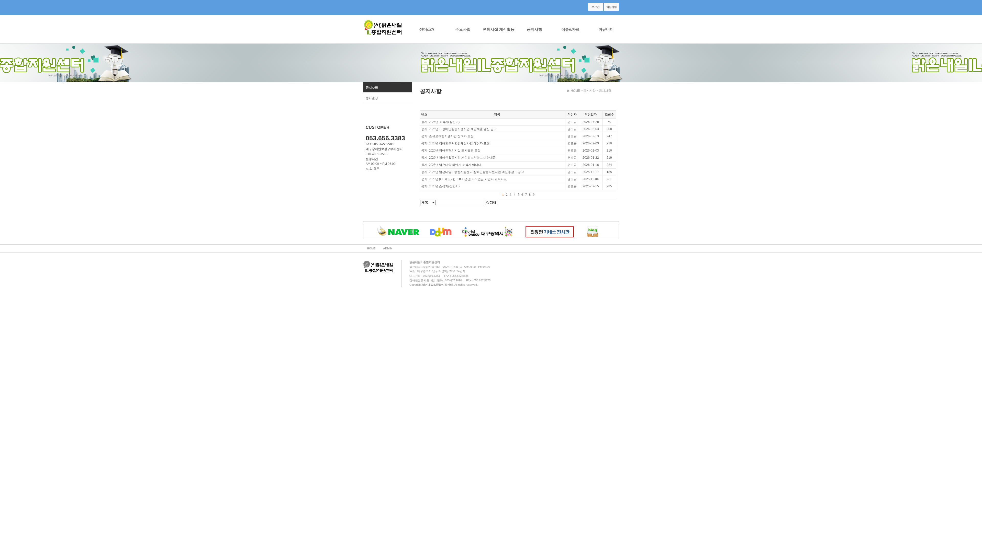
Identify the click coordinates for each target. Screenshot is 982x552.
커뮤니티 (606, 29)
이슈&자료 (570, 29)
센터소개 (427, 29)
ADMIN (387, 248)
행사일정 (372, 98)
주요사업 (463, 29)
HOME (575, 91)
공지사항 (534, 29)
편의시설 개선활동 (499, 29)
